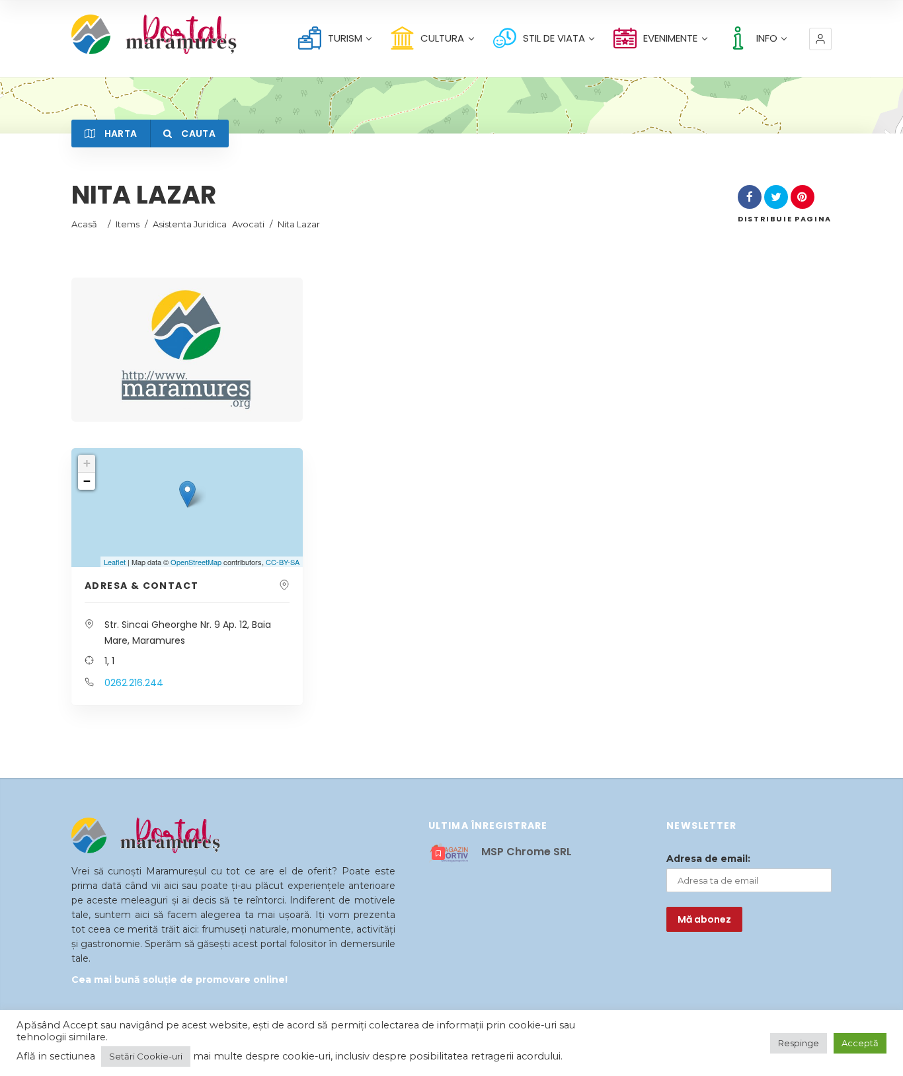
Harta (119, 133)
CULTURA (442, 38)
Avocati (248, 224)
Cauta (197, 133)
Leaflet (115, 562)
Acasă (84, 224)
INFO (766, 38)
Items (127, 224)
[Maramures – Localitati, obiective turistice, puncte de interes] (130, 34)
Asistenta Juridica (190, 224)
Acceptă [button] (860, 1043)
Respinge (798, 1043)
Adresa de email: (708, 859)
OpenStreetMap (196, 562)
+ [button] (87, 463)
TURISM (345, 38)
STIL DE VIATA (554, 38)
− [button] (87, 481)
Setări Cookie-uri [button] (145, 1056)
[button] (820, 39)
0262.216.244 (133, 682)
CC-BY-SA (282, 562)
